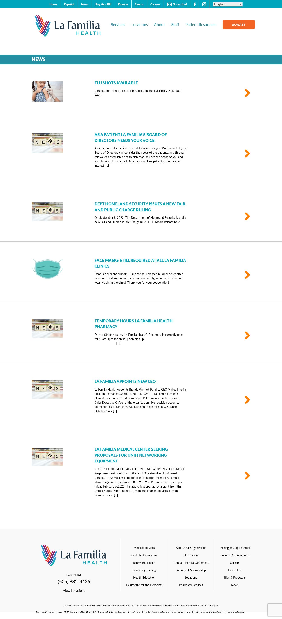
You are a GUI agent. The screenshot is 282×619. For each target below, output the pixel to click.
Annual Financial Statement (191, 562)
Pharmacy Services (191, 585)
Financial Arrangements (235, 555)
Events (139, 4)
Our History (191, 555)
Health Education (144, 577)
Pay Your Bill (103, 4)
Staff (175, 24)
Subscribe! (180, 4)
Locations (139, 24)
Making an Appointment (234, 548)
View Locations (74, 590)
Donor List (235, 570)
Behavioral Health (144, 562)
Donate (123, 4)
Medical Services (144, 548)
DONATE (238, 24)
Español (69, 4)
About (159, 24)
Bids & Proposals (234, 577)
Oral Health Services (144, 555)
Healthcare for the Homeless (144, 585)
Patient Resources (200, 24)
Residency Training (144, 570)
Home (53, 4)
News (85, 4)
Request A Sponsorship (191, 570)
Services (118, 24)
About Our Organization (191, 548)
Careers (155, 4)
